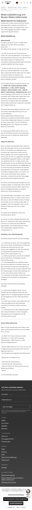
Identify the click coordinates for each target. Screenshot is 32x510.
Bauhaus (4, 429)
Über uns (5, 436)
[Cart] (30, 3)
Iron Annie (5, 423)
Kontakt (4, 468)
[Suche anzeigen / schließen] (21, 3)
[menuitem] (2, 2)
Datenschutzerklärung (9, 457)
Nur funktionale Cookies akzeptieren (15, 499)
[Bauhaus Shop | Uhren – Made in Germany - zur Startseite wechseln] (8, 2)
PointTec (3, 7)
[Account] (27, 3)
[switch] (28, 497)
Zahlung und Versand (9, 482)
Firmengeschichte (7, 439)
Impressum (5, 460)
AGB (3, 455)
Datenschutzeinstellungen (16, 495)
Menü (2, 3)
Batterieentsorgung (8, 475)
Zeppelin (4, 426)
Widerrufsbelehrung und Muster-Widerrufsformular (13, 479)
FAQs (3, 449)
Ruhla (3, 421)
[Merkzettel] (24, 3)
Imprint (23, 507)
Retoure (4, 452)
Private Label (6, 442)
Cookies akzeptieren (16, 503)
